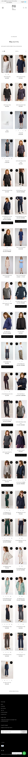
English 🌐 (23, 1)
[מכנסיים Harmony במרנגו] (7, 409)
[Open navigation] (4, 7)
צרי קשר (2, 710)
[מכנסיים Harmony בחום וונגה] (7, 381)
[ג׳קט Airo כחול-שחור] (7, 670)
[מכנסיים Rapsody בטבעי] (21, 556)
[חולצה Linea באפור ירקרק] (7, 291)
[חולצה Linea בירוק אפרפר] (7, 439)
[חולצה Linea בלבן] (7, 64)
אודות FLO (3, 706)
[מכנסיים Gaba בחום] (21, 351)
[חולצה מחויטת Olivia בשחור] (7, 177)
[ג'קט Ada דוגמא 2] (21, 321)
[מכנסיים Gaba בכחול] (7, 351)
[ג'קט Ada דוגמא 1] (7, 321)
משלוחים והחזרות (4, 712)
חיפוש (2, 704)
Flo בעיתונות (3, 708)
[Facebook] (1, 750)
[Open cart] (26, 7)
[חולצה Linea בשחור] (7, 92)
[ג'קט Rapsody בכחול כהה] (21, 500)
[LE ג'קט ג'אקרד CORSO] (21, 469)
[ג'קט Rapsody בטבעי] (7, 556)
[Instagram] (3, 750)
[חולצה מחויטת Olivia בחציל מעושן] (21, 148)
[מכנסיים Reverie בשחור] (7, 614)
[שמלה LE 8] (21, 120)
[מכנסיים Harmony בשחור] (21, 177)
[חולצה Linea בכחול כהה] (21, 64)
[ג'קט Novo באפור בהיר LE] (7, 469)
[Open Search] (23, 7)
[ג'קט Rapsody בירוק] (7, 500)
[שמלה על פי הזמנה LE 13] (21, 265)
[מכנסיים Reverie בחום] (7, 642)
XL (5, 74)
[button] (7, 222)
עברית (2, 742)
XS (20, 188)
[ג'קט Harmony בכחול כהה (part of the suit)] (7, 205)
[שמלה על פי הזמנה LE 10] (21, 237)
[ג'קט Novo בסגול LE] (21, 439)
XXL (8, 74)
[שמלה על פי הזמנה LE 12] (7, 265)
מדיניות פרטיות (3, 714)
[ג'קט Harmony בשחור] (7, 237)
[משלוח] (7, 120)
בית (11, 36)
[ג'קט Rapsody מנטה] (21, 586)
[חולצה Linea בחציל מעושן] (21, 92)
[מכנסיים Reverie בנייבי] (21, 642)
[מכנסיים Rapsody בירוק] (7, 528)
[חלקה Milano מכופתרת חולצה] (21, 291)
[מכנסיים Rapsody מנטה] (7, 586)
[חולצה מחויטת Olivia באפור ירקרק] (21, 409)
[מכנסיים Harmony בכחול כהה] (21, 205)
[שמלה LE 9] (7, 148)
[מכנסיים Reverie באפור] (21, 614)
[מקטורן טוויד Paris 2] (21, 381)
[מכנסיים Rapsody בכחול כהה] (21, 528)
